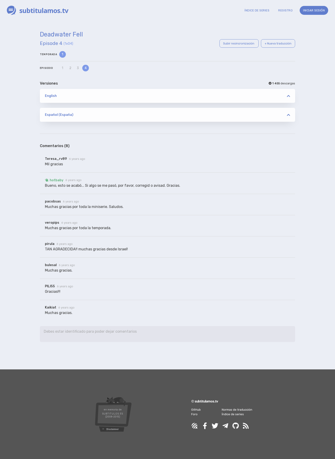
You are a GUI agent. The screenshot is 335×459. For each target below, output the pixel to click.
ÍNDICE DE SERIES (257, 10)
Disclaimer (112, 429)
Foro (194, 414)
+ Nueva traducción (278, 43)
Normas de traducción (237, 409)
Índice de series (233, 414)
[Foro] (194, 426)
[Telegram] (225, 426)
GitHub (196, 409)
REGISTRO (285, 10)
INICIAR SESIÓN (314, 10)
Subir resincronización (239, 43)
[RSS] (245, 426)
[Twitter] (215, 426)
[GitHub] (235, 426)
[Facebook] (204, 426)
